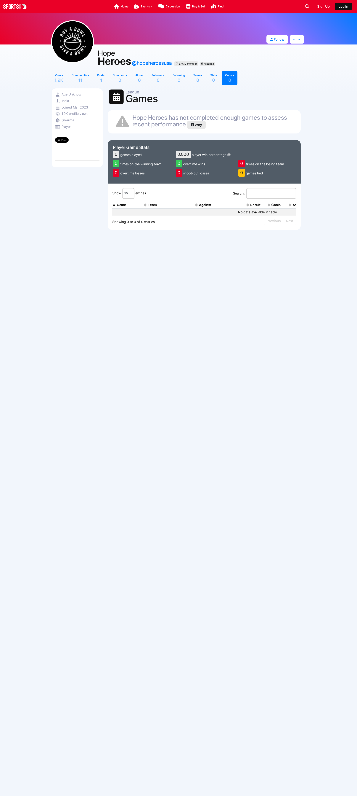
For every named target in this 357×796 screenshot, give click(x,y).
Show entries (129, 193)
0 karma (209, 63)
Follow (278, 39)
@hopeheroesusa (152, 63)
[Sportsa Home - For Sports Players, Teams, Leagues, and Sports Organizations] (17, 6)
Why (198, 125)
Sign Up (323, 6)
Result (255, 205)
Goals (275, 205)
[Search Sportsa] (307, 6)
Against (205, 205)
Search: (239, 193)
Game (121, 205)
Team (152, 205)
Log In (343, 6)
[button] (121, 6)
